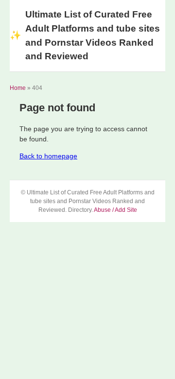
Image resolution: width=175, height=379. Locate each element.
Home (18, 88)
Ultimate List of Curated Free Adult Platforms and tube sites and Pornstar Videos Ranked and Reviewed (85, 35)
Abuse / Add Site (115, 210)
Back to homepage (48, 156)
